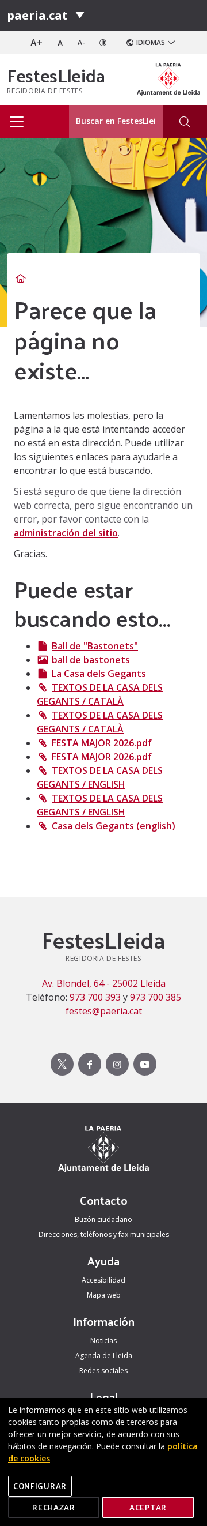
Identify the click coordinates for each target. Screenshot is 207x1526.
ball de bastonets (91, 659)
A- (81, 42)
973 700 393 (95, 997)
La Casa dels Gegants (99, 673)
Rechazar (53, 1507)
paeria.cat (37, 15)
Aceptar (148, 1507)
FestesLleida (56, 75)
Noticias (103, 1340)
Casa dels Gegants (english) (113, 826)
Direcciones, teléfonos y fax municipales (104, 1234)
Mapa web (104, 1295)
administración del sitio (66, 533)
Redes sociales (103, 1370)
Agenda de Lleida (103, 1355)
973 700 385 (155, 997)
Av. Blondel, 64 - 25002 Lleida (104, 983)
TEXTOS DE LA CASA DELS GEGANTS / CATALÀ (100, 694)
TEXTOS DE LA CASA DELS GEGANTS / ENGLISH (100, 777)
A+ (36, 42)
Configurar (40, 1486)
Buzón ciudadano (103, 1219)
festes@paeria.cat (104, 1011)
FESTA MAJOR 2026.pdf (102, 742)
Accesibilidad (103, 1280)
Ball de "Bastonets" (95, 646)
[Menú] (80, 16)
